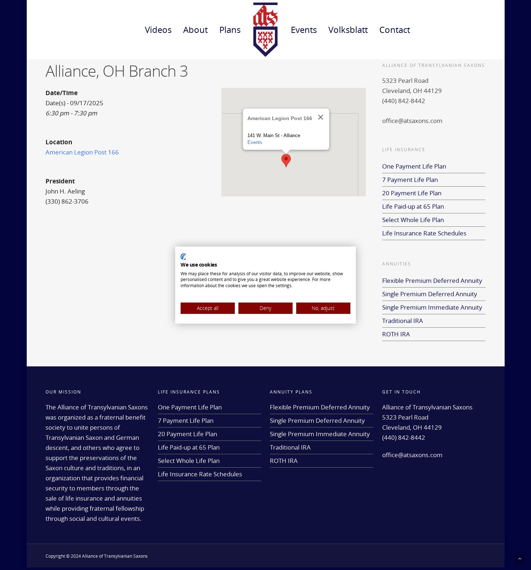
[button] (286, 160)
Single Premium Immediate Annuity (432, 307)
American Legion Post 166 (82, 152)
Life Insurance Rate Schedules (424, 233)
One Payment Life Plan (414, 166)
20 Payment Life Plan (411, 193)
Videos (158, 29)
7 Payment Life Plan (410, 179)
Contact (394, 29)
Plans (230, 29)
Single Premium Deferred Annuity (429, 294)
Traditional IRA (402, 320)
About (195, 29)
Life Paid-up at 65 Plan (413, 206)
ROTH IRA (396, 334)
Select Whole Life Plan (413, 220)
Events (304, 29)
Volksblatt (348, 29)
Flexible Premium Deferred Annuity (432, 280)
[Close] (320, 117)
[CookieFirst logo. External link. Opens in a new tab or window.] (183, 257)
